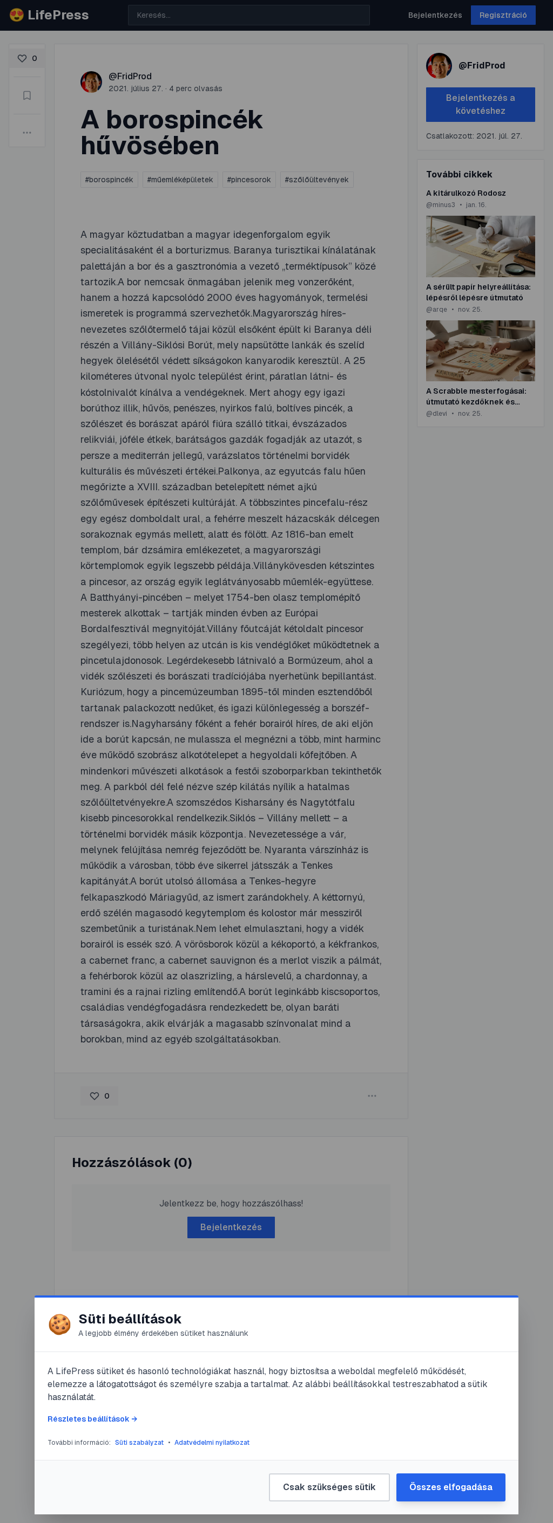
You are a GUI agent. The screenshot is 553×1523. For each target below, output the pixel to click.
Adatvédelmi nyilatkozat (211, 1442)
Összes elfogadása (451, 1487)
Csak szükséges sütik (329, 1487)
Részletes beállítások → (92, 1419)
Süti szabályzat (139, 1442)
